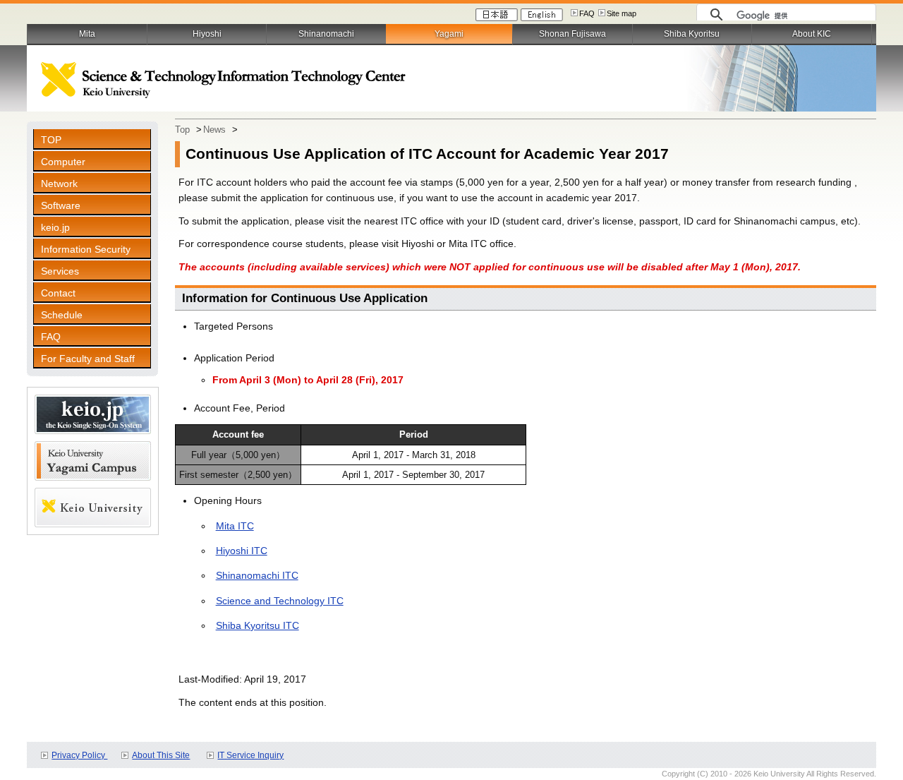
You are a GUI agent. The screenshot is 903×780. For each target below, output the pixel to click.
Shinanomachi (326, 34)
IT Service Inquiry (250, 755)
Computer (63, 161)
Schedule (62, 314)
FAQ (587, 13)
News (214, 129)
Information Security (86, 249)
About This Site (161, 755)
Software (60, 205)
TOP (51, 139)
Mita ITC (235, 526)
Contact (58, 293)
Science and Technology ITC (280, 600)
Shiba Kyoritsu (692, 34)
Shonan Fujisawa (572, 34)
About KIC (811, 34)
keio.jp (55, 227)
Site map (621, 13)
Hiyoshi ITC (241, 550)
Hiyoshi (207, 34)
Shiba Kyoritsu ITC (257, 625)
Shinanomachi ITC (257, 575)
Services (60, 271)
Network (59, 183)
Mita (87, 34)
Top (182, 129)
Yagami (449, 34)
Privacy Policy (79, 755)
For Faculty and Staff (88, 358)
